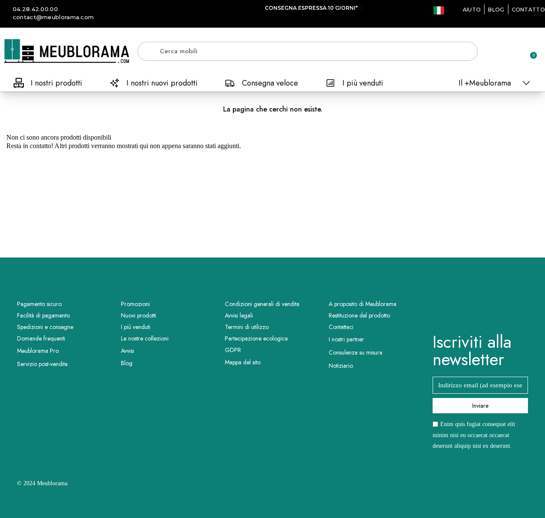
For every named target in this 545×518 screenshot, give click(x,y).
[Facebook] (468, 311)
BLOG (496, 9)
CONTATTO (528, 9)
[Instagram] (492, 311)
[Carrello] (530, 51)
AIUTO (472, 9)
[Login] (500, 52)
